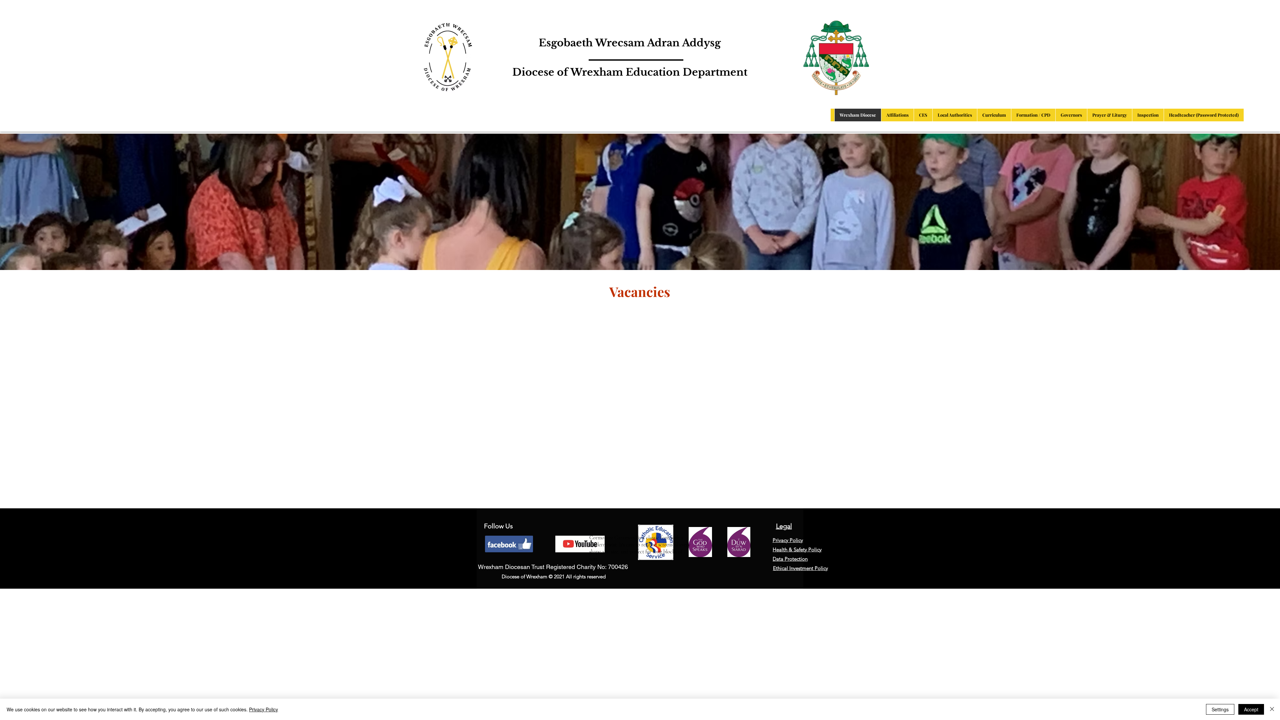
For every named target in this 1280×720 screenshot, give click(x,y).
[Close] (1272, 709)
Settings (1220, 709)
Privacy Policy (263, 709)
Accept (1251, 709)
